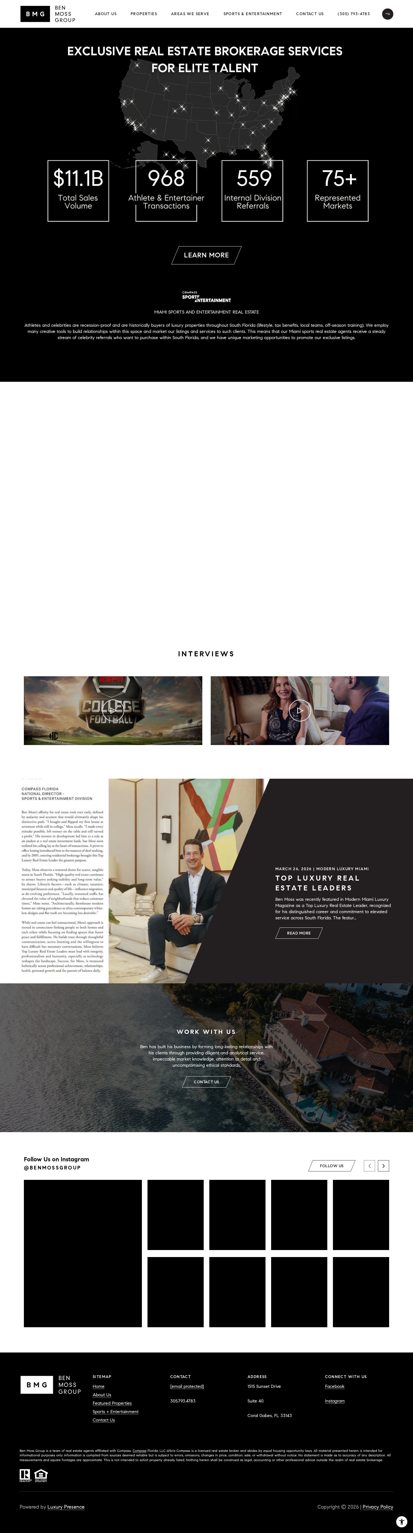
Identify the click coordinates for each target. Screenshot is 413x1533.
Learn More (206, 255)
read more (299, 933)
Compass (139, 1451)
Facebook (334, 1386)
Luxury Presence (66, 1507)
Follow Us (332, 1166)
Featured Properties (112, 1403)
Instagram (335, 1401)
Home (99, 1386)
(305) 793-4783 (354, 14)
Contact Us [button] (310, 14)
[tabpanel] (206, 723)
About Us (106, 14)
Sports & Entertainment (253, 14)
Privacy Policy (378, 1507)
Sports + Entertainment (116, 1411)
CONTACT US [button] (206, 1082)
